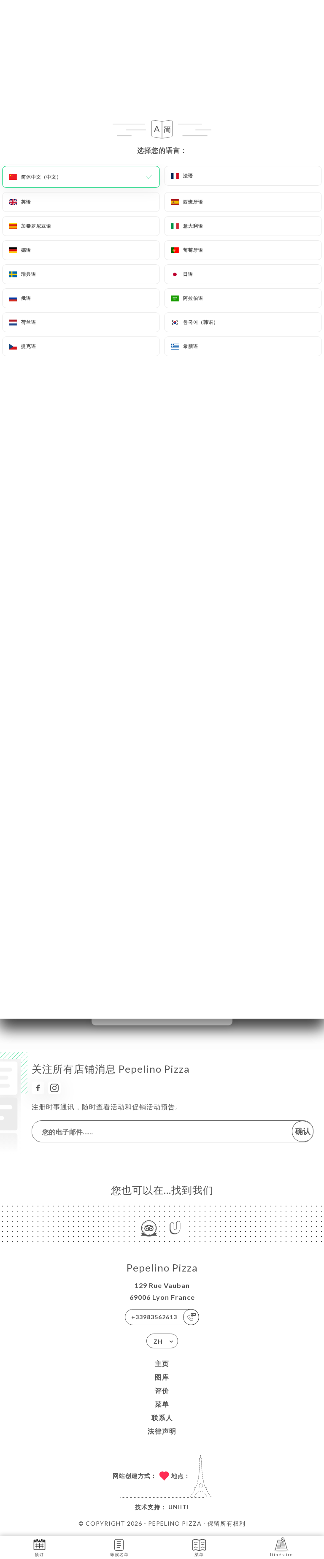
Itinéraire (281, 1554)
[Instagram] (54, 1088)
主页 (162, 1363)
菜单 (162, 1404)
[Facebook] (38, 1088)
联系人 (162, 1417)
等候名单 (119, 1554)
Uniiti (178, 1506)
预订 (39, 1554)
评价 (162, 1390)
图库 (162, 1377)
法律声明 (162, 1431)
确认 (302, 1131)
